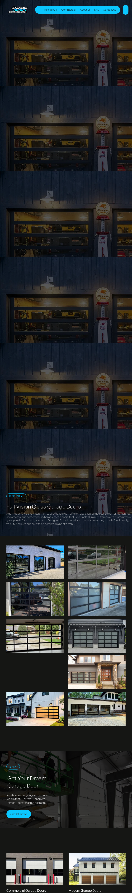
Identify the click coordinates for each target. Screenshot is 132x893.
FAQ (96, 9)
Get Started (18, 814)
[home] (20, 9)
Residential (50, 9)
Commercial (68, 9)
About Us (85, 9)
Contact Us (109, 9)
